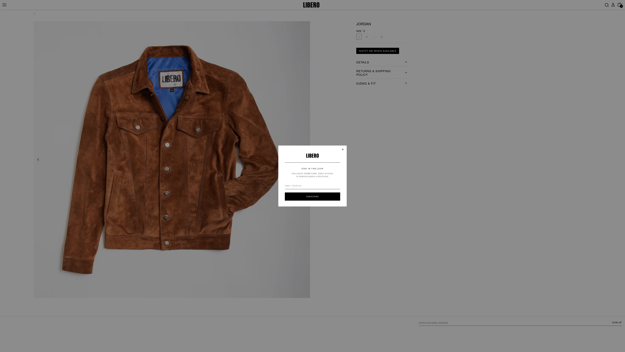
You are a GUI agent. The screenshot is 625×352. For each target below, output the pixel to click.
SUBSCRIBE (312, 196)
